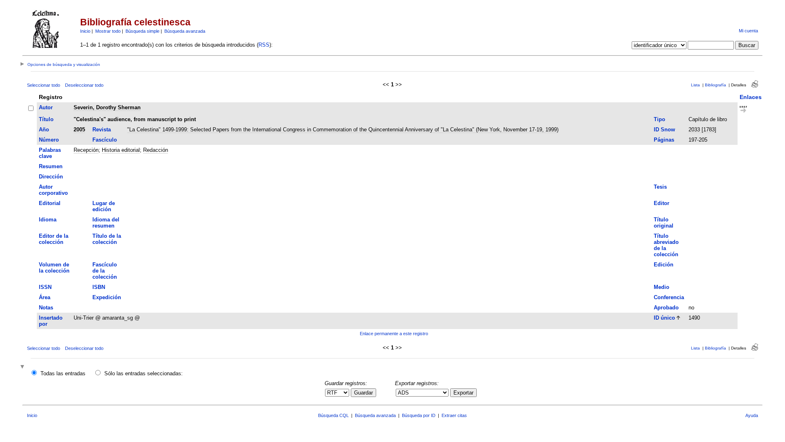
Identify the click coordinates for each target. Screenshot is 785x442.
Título (46, 119)
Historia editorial (121, 150)
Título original (663, 222)
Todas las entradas (62, 373)
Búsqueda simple (142, 31)
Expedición (106, 297)
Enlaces (751, 97)
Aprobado (666, 307)
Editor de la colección (53, 239)
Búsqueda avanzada (184, 31)
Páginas (664, 140)
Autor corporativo (53, 190)
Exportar (463, 393)
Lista (695, 85)
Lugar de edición (103, 206)
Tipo (659, 119)
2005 (79, 129)
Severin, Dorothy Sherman (107, 107)
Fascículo (104, 140)
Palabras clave (50, 153)
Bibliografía (715, 85)
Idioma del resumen (105, 222)
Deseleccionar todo (84, 85)
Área (44, 297)
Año (44, 129)
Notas (46, 307)
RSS (263, 45)
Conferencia (669, 297)
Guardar (363, 393)
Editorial (50, 203)
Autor (46, 107)
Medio (661, 287)
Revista (101, 129)
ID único (664, 318)
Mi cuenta (748, 30)
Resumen (51, 166)
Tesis (660, 187)
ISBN (98, 287)
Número (49, 140)
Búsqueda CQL (333, 415)
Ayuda (751, 415)
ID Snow (664, 129)
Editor (661, 203)
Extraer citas (454, 415)
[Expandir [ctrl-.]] (23, 367)
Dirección (51, 177)
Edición (663, 265)
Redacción (155, 150)
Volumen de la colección (54, 268)
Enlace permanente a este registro (394, 333)
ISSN (45, 287)
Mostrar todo (108, 31)
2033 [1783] (702, 129)
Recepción (86, 150)
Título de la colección (106, 239)
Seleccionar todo (43, 85)
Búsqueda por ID (418, 415)
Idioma (47, 219)
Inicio (85, 31)
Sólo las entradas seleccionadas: (143, 373)
